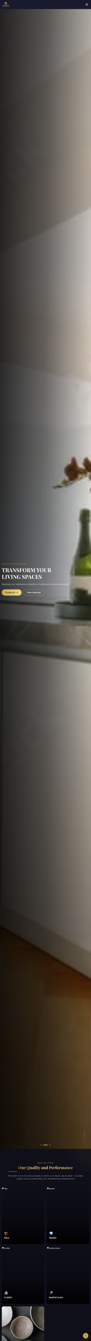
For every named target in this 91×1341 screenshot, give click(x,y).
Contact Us (10, 592)
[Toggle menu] (86, 4)
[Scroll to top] (85, 1335)
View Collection (34, 592)
